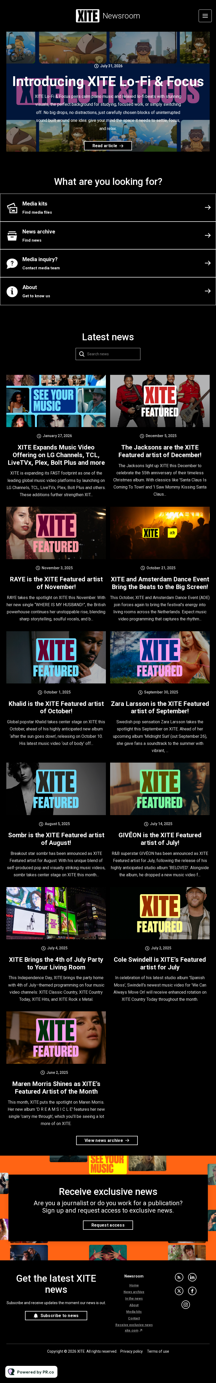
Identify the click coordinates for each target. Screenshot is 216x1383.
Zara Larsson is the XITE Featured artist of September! (160, 707)
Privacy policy (131, 1351)
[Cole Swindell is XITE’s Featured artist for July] (160, 913)
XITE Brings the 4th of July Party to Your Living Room (56, 963)
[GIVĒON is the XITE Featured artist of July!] (160, 789)
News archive (134, 1292)
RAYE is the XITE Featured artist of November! (56, 583)
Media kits (134, 1312)
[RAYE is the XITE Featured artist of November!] (56, 533)
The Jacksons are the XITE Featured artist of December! (160, 451)
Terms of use (158, 1351)
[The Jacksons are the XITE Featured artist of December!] (160, 401)
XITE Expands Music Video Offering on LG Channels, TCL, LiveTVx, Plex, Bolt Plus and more (56, 455)
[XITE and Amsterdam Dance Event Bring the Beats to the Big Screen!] (160, 533)
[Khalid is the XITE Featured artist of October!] (56, 657)
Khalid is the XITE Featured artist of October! (56, 707)
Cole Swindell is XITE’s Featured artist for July (160, 963)
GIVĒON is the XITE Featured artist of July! (160, 838)
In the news (134, 1298)
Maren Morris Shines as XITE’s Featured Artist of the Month (56, 1087)
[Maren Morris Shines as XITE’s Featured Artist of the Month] (56, 1037)
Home (134, 1285)
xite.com (131, 1330)
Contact (134, 1318)
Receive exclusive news (134, 1325)
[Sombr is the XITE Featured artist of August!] (56, 789)
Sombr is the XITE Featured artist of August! (56, 838)
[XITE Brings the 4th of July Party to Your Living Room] (56, 913)
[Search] (82, 354)
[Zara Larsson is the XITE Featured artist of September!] (160, 657)
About (134, 1305)
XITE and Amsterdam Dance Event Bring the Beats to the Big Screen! (160, 583)
